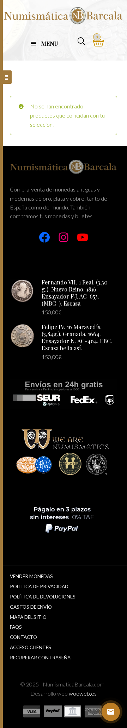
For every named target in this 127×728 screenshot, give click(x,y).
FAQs (16, 627)
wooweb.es (83, 693)
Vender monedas (31, 576)
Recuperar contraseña (40, 657)
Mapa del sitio (28, 617)
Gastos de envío (31, 607)
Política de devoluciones (42, 597)
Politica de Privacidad (39, 586)
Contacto (23, 637)
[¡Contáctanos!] (111, 712)
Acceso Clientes (30, 647)
